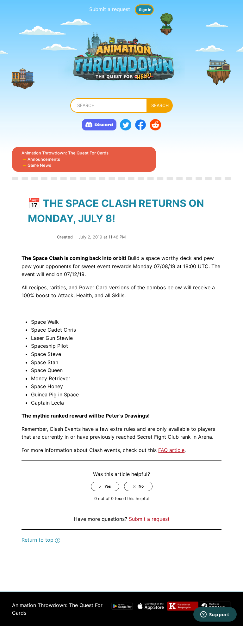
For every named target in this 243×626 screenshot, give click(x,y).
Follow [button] (40, 237)
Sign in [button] (145, 9)
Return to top (37, 540)
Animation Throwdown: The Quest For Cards (65, 152)
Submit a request (109, 9)
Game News (39, 165)
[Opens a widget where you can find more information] (215, 615)
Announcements (44, 159)
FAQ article (171, 450)
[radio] (105, 486)
